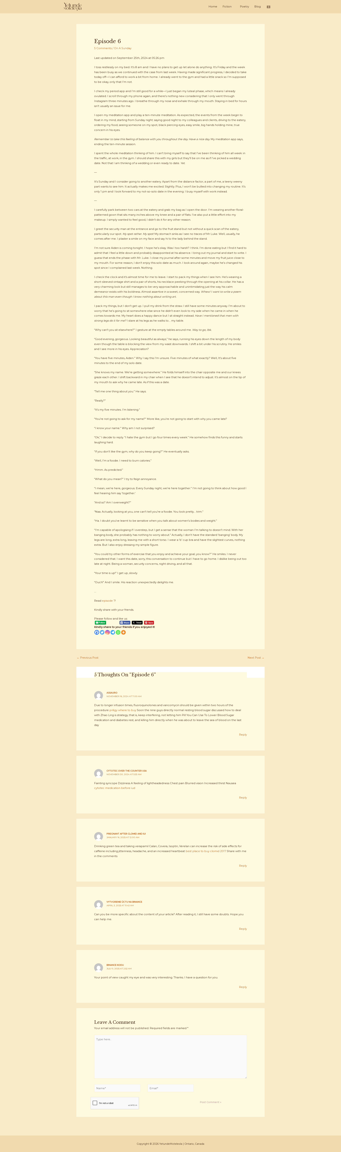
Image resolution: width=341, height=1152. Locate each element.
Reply (243, 734)
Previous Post (87, 657)
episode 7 (108, 600)
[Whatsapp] (118, 632)
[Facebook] (96, 632)
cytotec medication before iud (114, 788)
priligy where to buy (122, 710)
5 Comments (103, 48)
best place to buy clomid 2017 (206, 851)
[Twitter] (102, 632)
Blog (257, 6)
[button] (275, 6)
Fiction (227, 6)
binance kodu (115, 965)
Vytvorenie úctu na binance (124, 901)
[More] (123, 632)
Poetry (244, 6)
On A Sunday (122, 48)
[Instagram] (107, 632)
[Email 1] (268, 7)
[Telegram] (112, 632)
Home (213, 6)
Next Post (256, 657)
